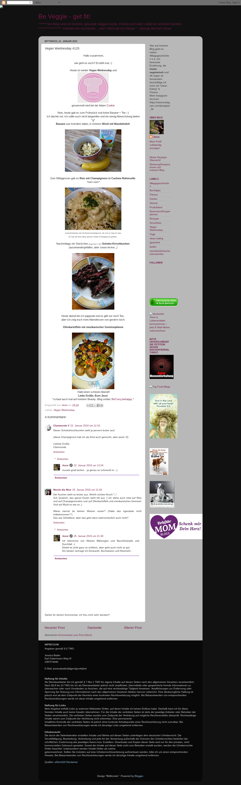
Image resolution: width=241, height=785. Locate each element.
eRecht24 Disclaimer (66, 762)
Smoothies (155, 223)
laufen (153, 246)
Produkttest (156, 207)
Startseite (94, 627)
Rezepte (154, 218)
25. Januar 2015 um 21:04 (87, 489)
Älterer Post (133, 627)
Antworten (59, 452)
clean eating (156, 238)
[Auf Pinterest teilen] (101, 405)
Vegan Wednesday (64, 410)
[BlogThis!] (91, 405)
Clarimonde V (61, 425)
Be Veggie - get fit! (64, 16)
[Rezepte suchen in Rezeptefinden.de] (160, 386)
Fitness (154, 194)
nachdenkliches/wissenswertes (160, 252)
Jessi (65, 465)
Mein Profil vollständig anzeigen (155, 145)
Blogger (139, 776)
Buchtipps (155, 190)
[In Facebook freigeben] (98, 405)
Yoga (152, 234)
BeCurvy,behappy (122, 399)
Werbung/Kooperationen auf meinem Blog (160, 167)
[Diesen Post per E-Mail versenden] (88, 405)
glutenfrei (155, 242)
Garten (153, 199)
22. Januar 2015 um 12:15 (85, 425)
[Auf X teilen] (95, 405)
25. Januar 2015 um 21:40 (88, 536)
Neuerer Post (55, 627)
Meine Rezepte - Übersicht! (159, 159)
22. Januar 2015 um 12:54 (88, 465)
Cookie (111, 105)
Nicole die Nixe (62, 489)
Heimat (154, 203)
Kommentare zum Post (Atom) (75, 635)
